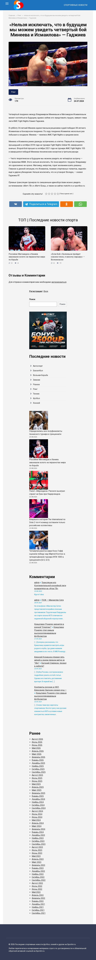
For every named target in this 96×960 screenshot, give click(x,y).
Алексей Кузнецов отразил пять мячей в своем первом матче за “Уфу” (49, 660)
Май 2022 (36, 892)
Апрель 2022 (38, 895)
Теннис (36, 394)
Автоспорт (38, 366)
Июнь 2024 (37, 817)
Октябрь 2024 (38, 805)
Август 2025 (37, 775)
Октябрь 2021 (38, 910)
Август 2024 (37, 811)
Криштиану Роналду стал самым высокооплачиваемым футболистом (50, 696)
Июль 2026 (37, 742)
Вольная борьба (40, 375)
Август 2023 (37, 847)
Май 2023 (36, 856)
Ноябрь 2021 (38, 907)
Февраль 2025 (38, 793)
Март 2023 (36, 862)
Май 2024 (36, 820)
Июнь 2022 (37, 889)
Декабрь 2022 (38, 871)
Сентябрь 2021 (39, 913)
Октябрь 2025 (38, 769)
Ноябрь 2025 (38, 766)
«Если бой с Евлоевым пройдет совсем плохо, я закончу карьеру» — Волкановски (68, 257)
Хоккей (36, 403)
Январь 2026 (38, 760)
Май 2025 (36, 784)
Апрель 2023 (38, 859)
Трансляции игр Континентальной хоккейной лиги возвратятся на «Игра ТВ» (50, 585)
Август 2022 (37, 883)
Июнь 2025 (37, 781)
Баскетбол (38, 370)
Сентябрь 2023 (39, 844)
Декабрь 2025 (38, 763)
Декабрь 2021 (38, 904)
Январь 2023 (38, 868)
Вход (46, 291)
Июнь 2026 (37, 745)
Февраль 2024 (38, 829)
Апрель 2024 (38, 823)
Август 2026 (37, 739)
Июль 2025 (37, 778)
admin (37, 582)
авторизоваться (59, 282)
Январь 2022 (38, 901)
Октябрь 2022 (38, 877)
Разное (36, 384)
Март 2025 (36, 790)
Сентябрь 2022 (39, 880)
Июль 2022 (37, 886)
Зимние (36, 380)
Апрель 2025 (38, 787)
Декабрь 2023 (38, 835)
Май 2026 (36, 748)
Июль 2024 (37, 814)
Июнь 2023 (37, 853)
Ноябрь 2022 (38, 874)
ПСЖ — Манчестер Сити (53, 600)
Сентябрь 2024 (39, 808)
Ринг (13, 92)
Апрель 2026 (38, 751)
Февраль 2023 (38, 865)
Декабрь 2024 (38, 799)
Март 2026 (36, 754)
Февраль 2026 (38, 757)
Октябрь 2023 (38, 841)
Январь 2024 (38, 832)
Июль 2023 (37, 850)
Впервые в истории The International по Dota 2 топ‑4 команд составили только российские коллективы (47, 522)
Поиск (32, 299)
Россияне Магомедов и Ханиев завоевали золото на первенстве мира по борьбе (27, 257)
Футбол (36, 398)
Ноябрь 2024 (38, 802)
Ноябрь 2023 (38, 838)
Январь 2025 (38, 796)
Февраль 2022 (38, 898)
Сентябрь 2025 (39, 772)
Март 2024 (36, 826)
